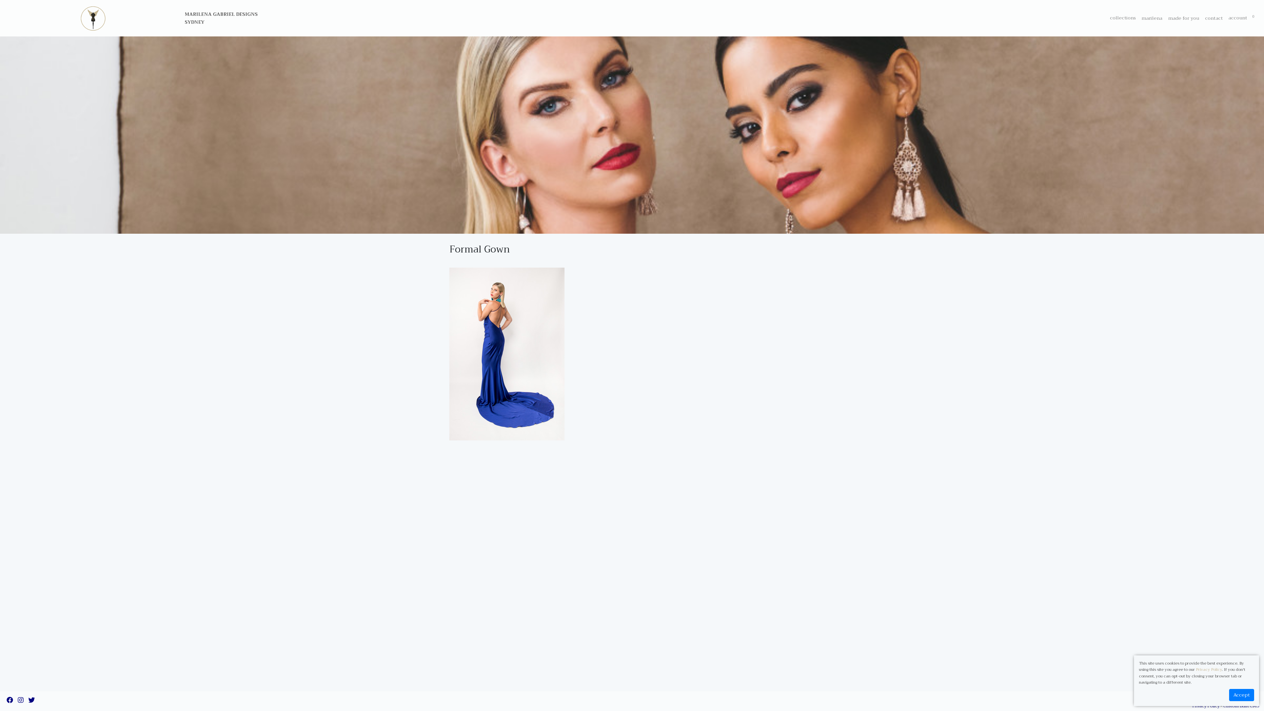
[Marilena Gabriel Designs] (93, 18)
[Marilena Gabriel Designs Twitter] (32, 701)
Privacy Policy (1209, 669)
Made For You (1183, 18)
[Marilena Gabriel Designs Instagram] (20, 701)
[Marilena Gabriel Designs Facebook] (10, 701)
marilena (1152, 18)
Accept (1241, 695)
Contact (1214, 18)
